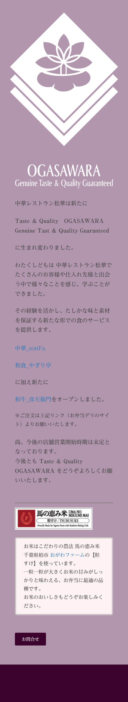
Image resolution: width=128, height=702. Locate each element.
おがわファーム (67, 554)
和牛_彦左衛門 (33, 399)
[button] (30, 639)
